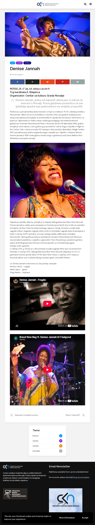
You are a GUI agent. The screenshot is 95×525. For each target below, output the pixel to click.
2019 (12, 63)
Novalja (27, 63)
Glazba (19, 63)
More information (67, 517)
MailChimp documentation (79, 477)
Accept (85, 517)
